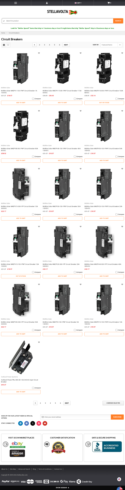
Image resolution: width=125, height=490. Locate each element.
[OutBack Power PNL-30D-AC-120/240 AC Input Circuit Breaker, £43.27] (21, 358)
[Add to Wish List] (39, 53)
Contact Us (58, 469)
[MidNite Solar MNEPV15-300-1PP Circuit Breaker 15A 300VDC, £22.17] (21, 184)
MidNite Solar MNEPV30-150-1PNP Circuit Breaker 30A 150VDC (61, 207)
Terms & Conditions (45, 469)
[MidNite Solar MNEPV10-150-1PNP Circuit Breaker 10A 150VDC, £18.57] (104, 300)
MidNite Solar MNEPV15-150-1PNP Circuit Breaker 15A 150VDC (20, 265)
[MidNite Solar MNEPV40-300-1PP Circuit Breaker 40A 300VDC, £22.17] (104, 242)
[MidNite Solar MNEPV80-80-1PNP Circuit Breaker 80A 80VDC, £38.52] (21, 126)
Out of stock (104, 102)
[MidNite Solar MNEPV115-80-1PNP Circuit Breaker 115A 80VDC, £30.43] (62, 68)
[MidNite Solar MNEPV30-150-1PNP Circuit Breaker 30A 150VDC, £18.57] (62, 184)
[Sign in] (46, 3)
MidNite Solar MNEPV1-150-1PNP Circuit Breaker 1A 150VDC (19, 92)
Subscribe (117, 417)
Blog (34, 469)
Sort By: (96, 45)
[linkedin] (20, 423)
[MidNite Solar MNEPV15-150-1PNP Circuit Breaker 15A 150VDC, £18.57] (21, 242)
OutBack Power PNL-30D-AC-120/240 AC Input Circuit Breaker (19, 381)
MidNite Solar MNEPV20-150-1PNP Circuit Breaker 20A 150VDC (103, 207)
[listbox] (111, 45)
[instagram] (38, 423)
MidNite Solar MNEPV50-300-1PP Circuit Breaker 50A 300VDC (19, 323)
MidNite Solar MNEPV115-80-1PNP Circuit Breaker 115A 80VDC (62, 92)
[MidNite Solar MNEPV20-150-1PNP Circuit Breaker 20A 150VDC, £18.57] (104, 184)
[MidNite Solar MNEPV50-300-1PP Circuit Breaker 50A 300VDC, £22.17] (21, 300)
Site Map (13, 469)
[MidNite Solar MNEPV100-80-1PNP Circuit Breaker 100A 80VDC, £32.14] (104, 68)
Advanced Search (24, 469)
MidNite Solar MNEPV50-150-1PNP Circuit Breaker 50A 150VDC (103, 149)
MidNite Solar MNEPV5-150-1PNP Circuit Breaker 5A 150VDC (61, 323)
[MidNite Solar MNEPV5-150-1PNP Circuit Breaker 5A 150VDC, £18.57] (62, 300)
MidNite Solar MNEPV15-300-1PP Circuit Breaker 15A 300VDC (19, 207)
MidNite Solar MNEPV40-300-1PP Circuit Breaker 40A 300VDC (102, 265)
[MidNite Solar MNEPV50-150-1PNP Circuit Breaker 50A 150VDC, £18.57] (104, 126)
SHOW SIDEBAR (61, 488)
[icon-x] (32, 423)
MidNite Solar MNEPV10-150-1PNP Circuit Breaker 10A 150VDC (103, 323)
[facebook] (26, 423)
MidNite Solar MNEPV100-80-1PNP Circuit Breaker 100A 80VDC (103, 92)
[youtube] (45, 423)
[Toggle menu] (15, 3)
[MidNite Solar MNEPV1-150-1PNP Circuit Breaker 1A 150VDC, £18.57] (21, 68)
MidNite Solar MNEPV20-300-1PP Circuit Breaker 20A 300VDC (61, 265)
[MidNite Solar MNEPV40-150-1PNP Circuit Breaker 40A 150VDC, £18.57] (62, 126)
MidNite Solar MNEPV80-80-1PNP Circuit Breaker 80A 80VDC (19, 149)
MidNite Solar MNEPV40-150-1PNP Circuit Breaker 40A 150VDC (61, 149)
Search (118, 21)
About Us (4, 469)
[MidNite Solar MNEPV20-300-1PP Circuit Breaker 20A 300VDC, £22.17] (62, 242)
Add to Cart (20, 102)
